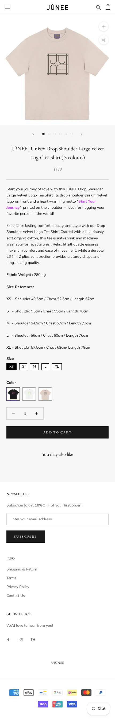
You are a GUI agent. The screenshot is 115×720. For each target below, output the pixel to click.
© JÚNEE (57, 663)
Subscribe (25, 536)
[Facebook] (8, 639)
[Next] (81, 133)
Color (11, 383)
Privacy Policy (17, 586)
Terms (11, 578)
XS (11, 366)
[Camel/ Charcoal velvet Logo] (45, 394)
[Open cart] (108, 7)
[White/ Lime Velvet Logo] (29, 394)
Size (10, 359)
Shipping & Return (21, 569)
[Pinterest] (33, 639)
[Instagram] (20, 639)
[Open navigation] (7, 7)
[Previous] (33, 133)
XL (57, 366)
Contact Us (15, 595)
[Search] (98, 7)
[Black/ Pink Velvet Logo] (13, 394)
